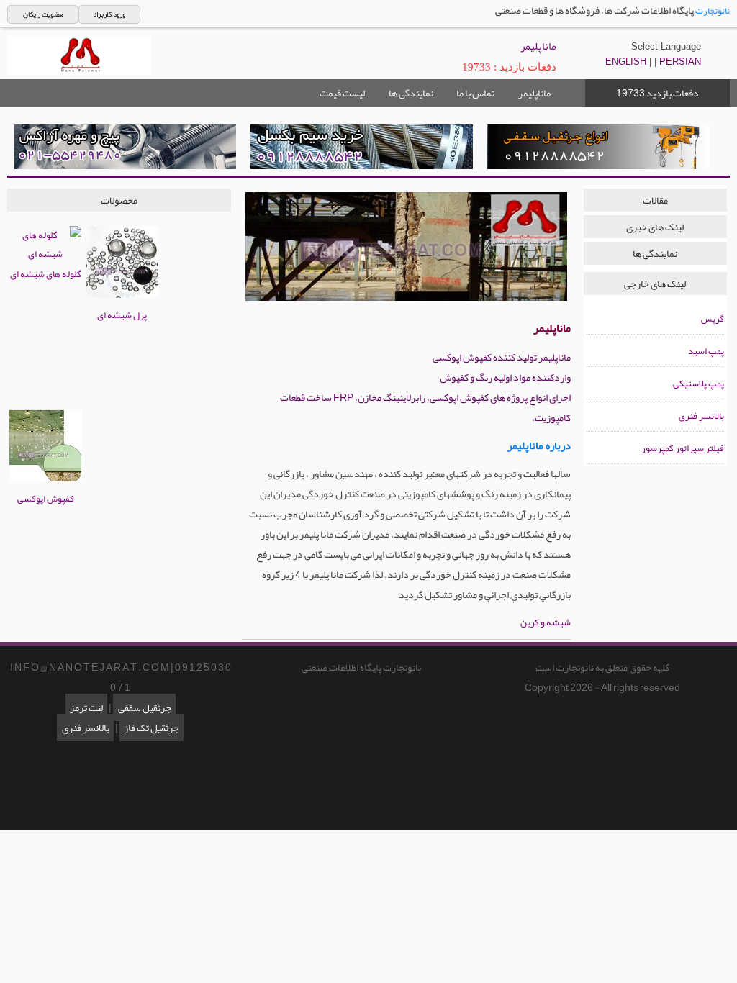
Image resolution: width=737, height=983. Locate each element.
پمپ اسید (706, 351)
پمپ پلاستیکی (698, 383)
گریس (712, 318)
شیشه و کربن (545, 622)
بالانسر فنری (701, 416)
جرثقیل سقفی (144, 707)
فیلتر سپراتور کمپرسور (682, 448)
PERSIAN (680, 61)
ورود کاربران (109, 14)
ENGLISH (625, 61)
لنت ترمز (86, 707)
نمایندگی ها (411, 93)
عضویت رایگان (43, 14)
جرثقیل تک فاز (151, 727)
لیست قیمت (342, 93)
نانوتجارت (712, 10)
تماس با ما (475, 93)
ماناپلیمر (534, 93)
